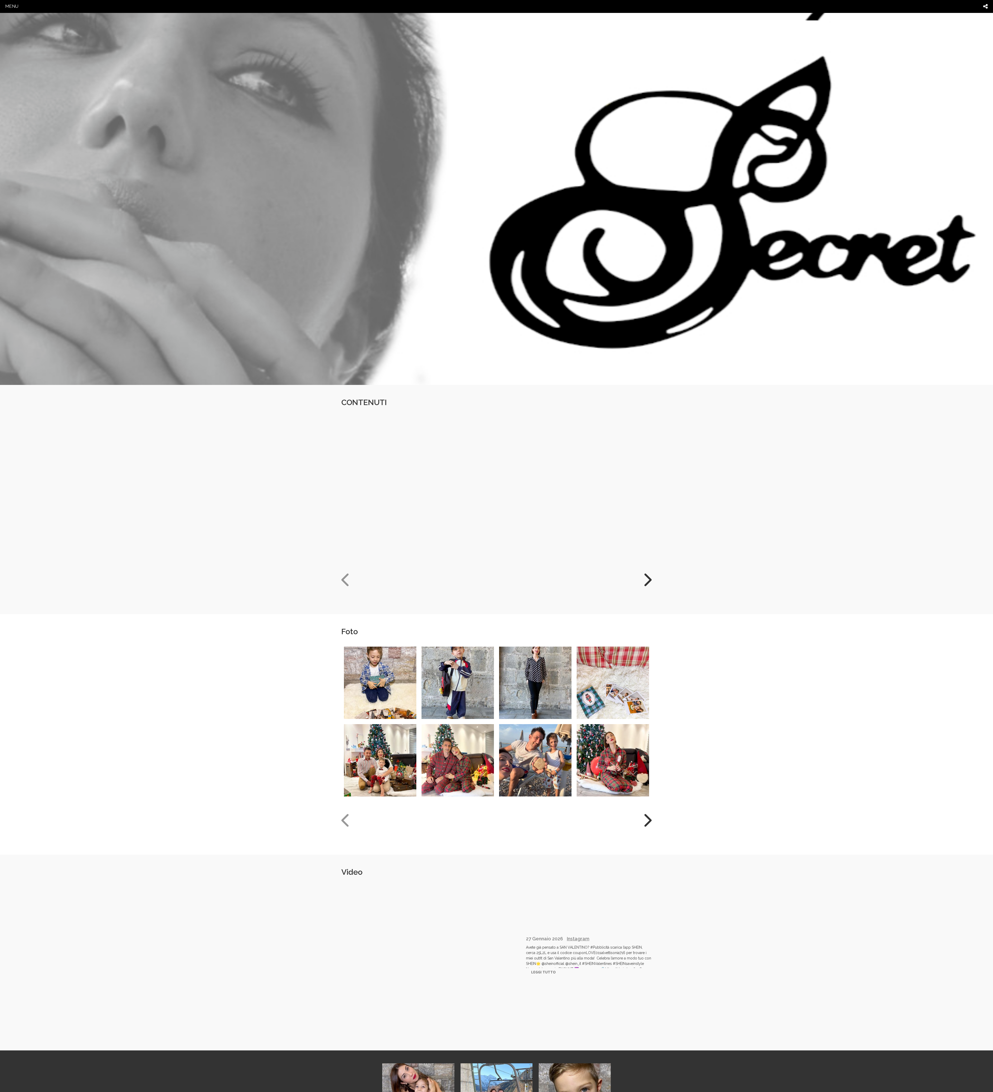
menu (11, 6)
